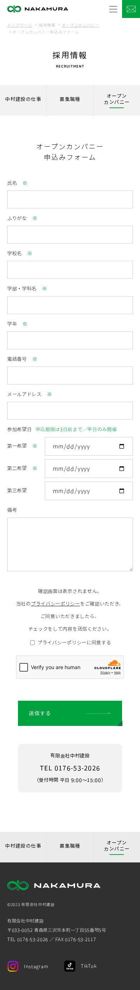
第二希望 (17, 468)
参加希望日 (62, 429)
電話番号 (17, 359)
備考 (12, 509)
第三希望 (17, 490)
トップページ (19, 25)
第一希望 (17, 445)
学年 (12, 323)
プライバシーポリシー (55, 603)
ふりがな (17, 218)
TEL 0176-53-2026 (70, 768)
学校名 (14, 253)
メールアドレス (24, 394)
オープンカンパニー (80, 25)
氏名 (12, 182)
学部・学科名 (22, 288)
